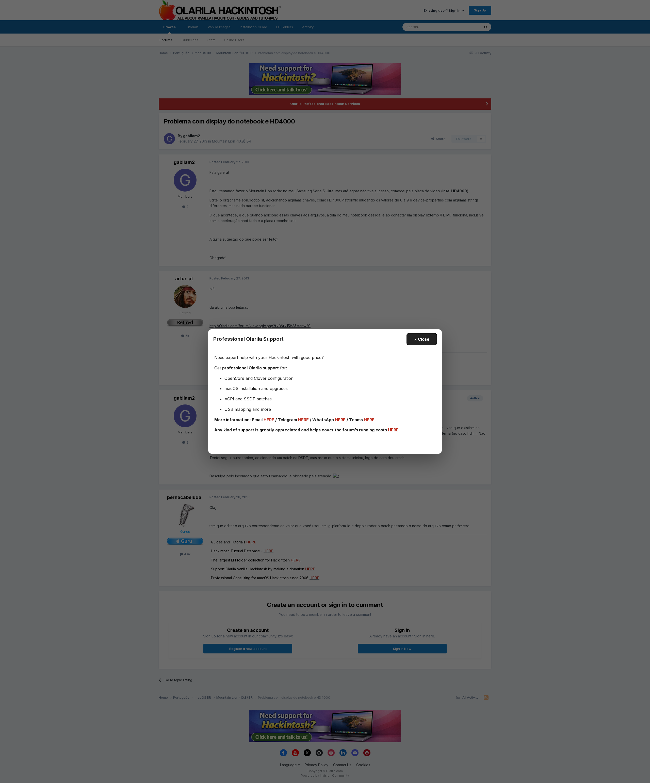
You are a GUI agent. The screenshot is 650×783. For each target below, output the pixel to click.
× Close (421, 339)
